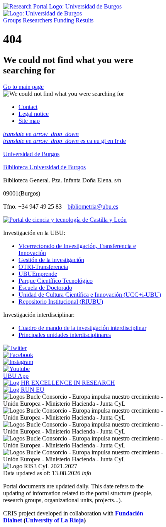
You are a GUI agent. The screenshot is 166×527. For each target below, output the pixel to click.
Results (84, 20)
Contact (28, 107)
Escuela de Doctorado (45, 287)
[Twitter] (15, 348)
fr (117, 141)
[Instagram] (18, 362)
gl (104, 141)
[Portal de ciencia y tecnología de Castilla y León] (65, 219)
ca (90, 141)
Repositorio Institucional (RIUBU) (61, 301)
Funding (64, 20)
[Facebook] (18, 355)
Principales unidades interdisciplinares (65, 335)
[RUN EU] (23, 389)
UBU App (16, 375)
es (83, 141)
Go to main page (23, 86)
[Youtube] (16, 369)
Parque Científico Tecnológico (56, 280)
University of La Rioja (54, 520)
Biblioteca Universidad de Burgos (44, 167)
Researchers (37, 20)
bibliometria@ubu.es (93, 206)
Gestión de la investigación (51, 260)
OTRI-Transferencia (43, 267)
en (41, 134)
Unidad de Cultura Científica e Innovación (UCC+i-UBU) (90, 294)
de (123, 141)
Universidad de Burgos (31, 154)
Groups (12, 20)
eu (97, 141)
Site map (29, 120)
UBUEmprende (38, 273)
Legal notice (34, 113)
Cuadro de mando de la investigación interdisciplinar (82, 328)
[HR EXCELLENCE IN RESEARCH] (59, 382)
